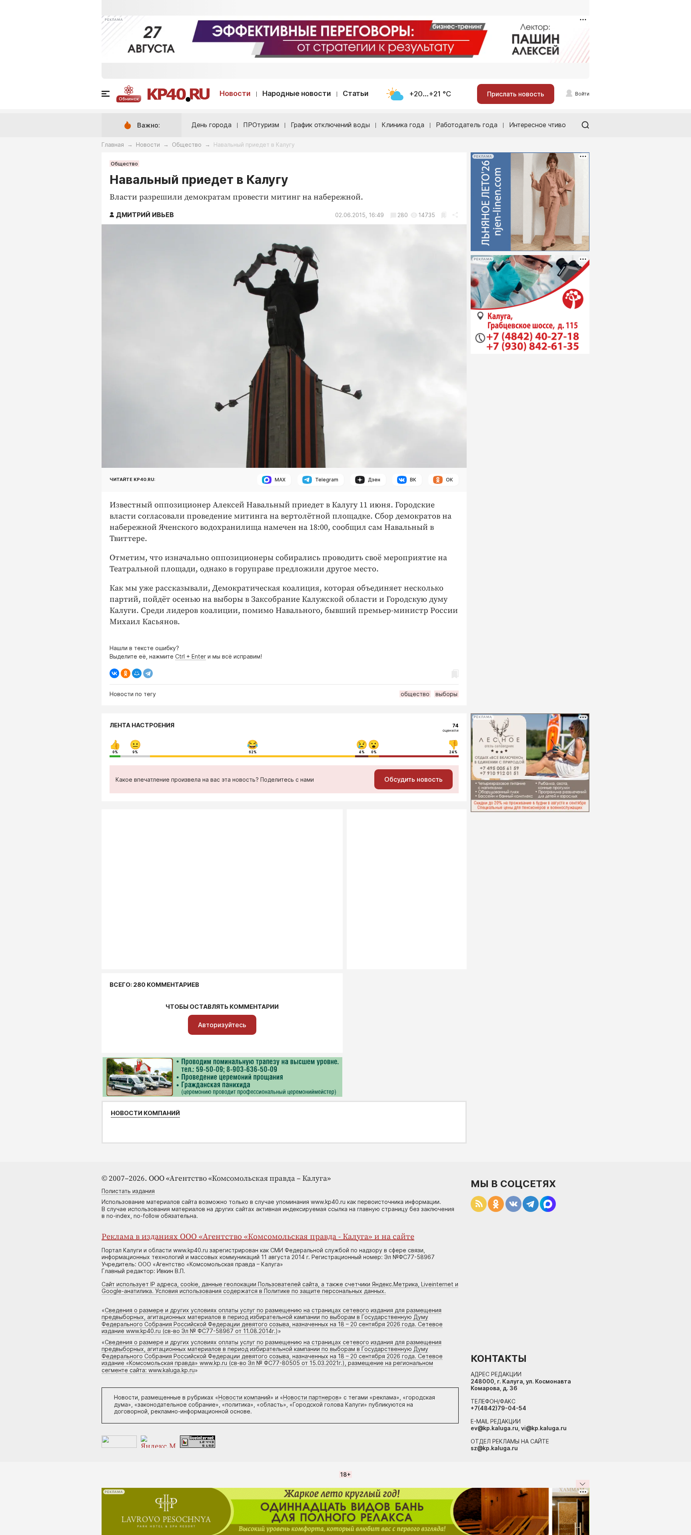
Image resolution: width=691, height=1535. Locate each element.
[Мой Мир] (137, 673)
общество (415, 694)
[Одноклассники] (125, 673)
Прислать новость (515, 94)
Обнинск (129, 99)
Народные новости (296, 93)
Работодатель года (466, 125)
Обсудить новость (413, 779)
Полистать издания (128, 1191)
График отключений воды (330, 125)
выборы (446, 694)
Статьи (356, 93)
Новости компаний (145, 1113)
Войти (582, 94)
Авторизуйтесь (222, 1025)
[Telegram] (148, 673)
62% (253, 752)
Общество (187, 144)
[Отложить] (443, 215)
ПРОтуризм (261, 125)
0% (115, 752)
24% (453, 752)
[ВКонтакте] (114, 673)
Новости (235, 93)
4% (362, 752)
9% (135, 752)
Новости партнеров (311, 1397)
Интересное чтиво (537, 125)
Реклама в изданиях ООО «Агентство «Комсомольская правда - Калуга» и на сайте (258, 1237)
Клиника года (402, 125)
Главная (113, 144)
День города (212, 125)
